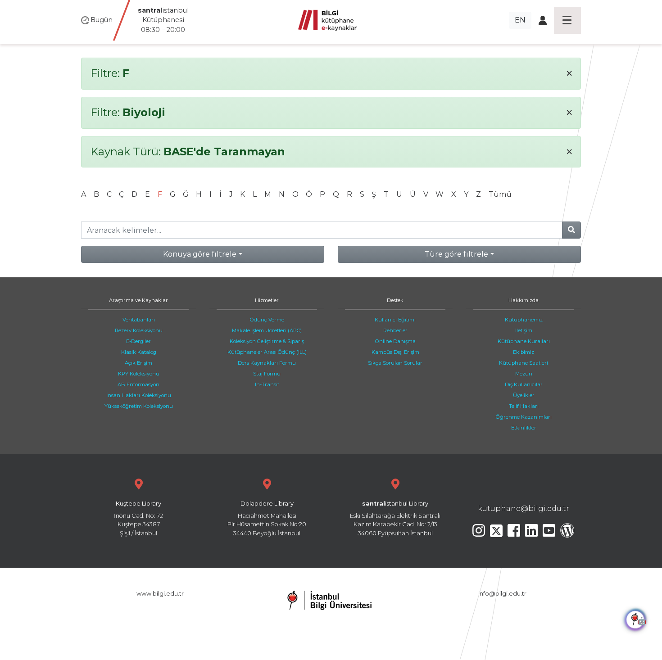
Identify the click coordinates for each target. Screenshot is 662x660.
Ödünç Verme (267, 319)
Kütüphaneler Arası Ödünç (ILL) (267, 352)
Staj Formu (267, 374)
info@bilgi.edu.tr (502, 593)
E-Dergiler (138, 341)
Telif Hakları (524, 406)
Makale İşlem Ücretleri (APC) (267, 330)
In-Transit (267, 384)
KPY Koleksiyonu (138, 374)
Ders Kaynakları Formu (267, 363)
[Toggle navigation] (567, 20)
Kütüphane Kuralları (524, 341)
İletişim (523, 330)
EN (520, 20)
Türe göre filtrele (456, 254)
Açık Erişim (138, 363)
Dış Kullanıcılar (524, 384)
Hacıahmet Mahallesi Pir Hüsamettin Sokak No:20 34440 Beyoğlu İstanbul (266, 518)
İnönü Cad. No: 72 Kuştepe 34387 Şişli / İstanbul (138, 518)
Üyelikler (524, 395)
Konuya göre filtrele (199, 254)
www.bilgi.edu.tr (160, 593)
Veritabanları (138, 319)
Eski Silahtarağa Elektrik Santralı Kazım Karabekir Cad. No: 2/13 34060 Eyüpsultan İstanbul (395, 518)
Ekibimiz (523, 352)
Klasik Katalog (138, 352)
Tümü (500, 194)
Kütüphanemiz (524, 319)
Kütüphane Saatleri (523, 363)
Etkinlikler (523, 428)
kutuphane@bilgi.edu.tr (523, 508)
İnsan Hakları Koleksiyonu (138, 395)
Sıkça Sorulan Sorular (395, 363)
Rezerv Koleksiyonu (139, 330)
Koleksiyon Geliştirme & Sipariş (267, 341)
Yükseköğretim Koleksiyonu (138, 406)
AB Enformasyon (138, 384)
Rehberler (395, 330)
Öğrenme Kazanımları (524, 417)
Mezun (523, 374)
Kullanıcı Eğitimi (395, 319)
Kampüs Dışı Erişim (395, 352)
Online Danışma (395, 341)
